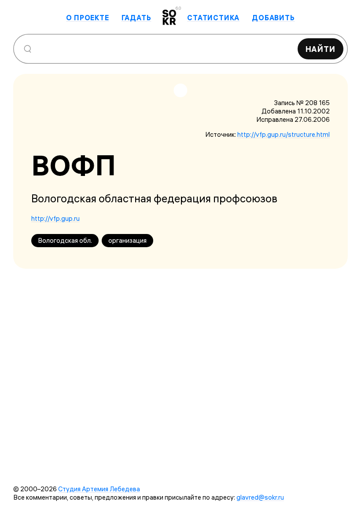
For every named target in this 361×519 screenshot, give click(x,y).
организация (127, 240)
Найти (321, 49)
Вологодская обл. (65, 240)
